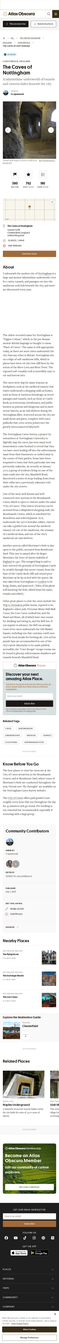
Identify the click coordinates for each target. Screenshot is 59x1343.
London (42, 582)
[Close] (55, 1314)
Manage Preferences (29, 1338)
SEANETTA (11, 876)
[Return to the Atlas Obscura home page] (19, 14)
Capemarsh (12, 854)
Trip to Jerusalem (12, 605)
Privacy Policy (18, 711)
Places (7, 1269)
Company (9, 1307)
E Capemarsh (17, 94)
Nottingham (45, 274)
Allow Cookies (29, 1329)
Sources (10, 927)
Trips (6, 1288)
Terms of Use (31, 711)
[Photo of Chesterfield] (11, 1030)
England (7, 562)
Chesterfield (30, 1026)
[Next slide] (51, 130)
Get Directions (29, 254)
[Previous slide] (8, 130)
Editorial (8, 1279)
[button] (15, 174)
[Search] (48, 14)
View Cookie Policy (19, 1323)
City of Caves (15, 798)
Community (10, 1297)
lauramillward (24, 876)
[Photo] (49, 957)
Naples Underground (16, 1104)
